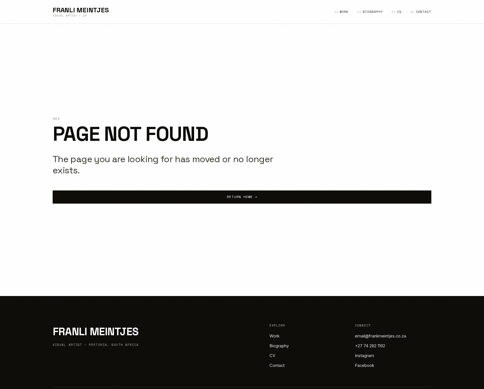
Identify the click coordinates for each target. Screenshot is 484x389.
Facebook (364, 365)
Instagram (364, 355)
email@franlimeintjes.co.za (380, 336)
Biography (370, 11)
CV (397, 11)
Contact (421, 11)
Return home (242, 196)
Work (341, 11)
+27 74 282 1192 (370, 345)
